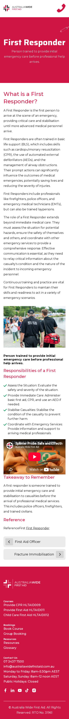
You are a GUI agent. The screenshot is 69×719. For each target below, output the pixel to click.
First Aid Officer (27, 542)
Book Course (13, 628)
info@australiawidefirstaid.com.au (28, 666)
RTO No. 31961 (42, 712)
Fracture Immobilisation (34, 554)
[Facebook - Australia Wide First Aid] (5, 690)
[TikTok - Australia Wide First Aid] (27, 690)
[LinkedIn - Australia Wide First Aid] (13, 690)
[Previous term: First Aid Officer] (9, 541)
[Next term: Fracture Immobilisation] (60, 554)
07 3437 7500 (13, 661)
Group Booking (14, 633)
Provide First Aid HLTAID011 (24, 610)
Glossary (9, 648)
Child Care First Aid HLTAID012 (26, 615)
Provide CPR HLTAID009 (21, 605)
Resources (11, 643)
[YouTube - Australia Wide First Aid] (20, 690)
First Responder (37, 528)
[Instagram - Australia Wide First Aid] (34, 690)
